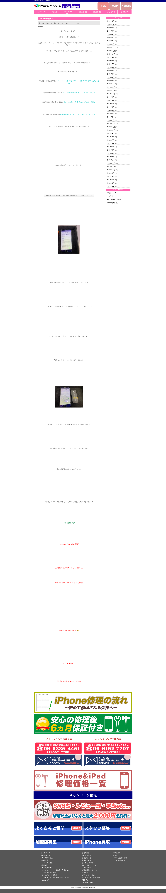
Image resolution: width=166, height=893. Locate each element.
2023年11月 (111, 127)
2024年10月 (111, 94)
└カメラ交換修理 (47, 867)
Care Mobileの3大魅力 (68, 12)
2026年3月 (110, 37)
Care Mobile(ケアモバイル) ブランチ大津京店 (78, 93)
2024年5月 (110, 110)
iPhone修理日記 (112, 203)
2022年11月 (111, 166)
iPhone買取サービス (89, 865)
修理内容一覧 (83, 12)
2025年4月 (110, 74)
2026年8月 (110, 21)
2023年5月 (110, 147)
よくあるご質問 (87, 863)
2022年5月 (110, 186)
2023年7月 (110, 140)
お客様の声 (124, 12)
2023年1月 (110, 160)
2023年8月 (110, 137)
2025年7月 (110, 64)
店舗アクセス (86, 860)
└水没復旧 (44, 865)
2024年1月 (110, 120)
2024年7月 (110, 104)
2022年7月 (110, 180)
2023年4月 (110, 150)
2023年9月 (110, 133)
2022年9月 (110, 173)
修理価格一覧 (97, 12)
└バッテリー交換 (47, 863)
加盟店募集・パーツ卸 (89, 870)
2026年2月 (110, 41)
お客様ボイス (111, 193)
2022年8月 (110, 176)
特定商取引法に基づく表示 (91, 877)
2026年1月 (110, 44)
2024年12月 (111, 87)
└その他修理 (45, 880)
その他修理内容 (69, 523)
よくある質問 (111, 12)
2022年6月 (110, 183)
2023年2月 (110, 157)
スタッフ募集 (86, 867)
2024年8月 (110, 100)
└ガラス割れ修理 (47, 858)
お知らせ (110, 196)
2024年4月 (110, 113)
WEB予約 (85, 880)
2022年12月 (111, 163)
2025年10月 (111, 54)
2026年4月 (110, 34)
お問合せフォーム (88, 882)
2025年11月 (111, 51)
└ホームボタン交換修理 (49, 875)
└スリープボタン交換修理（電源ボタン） (55, 877)
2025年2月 (110, 80)
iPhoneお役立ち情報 (114, 199)
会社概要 (85, 872)
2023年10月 (111, 130)
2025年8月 (110, 61)
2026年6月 (110, 27)
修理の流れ (54, 12)
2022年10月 (111, 170)
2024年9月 (110, 97)
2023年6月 (110, 143)
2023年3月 (110, 153)
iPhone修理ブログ (119, 860)
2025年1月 (110, 84)
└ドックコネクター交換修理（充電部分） (55, 870)
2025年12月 (111, 47)
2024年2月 (110, 117)
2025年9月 (110, 57)
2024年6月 (110, 107)
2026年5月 (110, 31)
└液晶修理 (44, 860)
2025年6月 (110, 67)
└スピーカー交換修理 (48, 872)
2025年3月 (110, 77)
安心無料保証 (86, 855)
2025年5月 (110, 70)
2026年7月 (110, 24)
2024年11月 (111, 90)
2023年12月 (111, 123)
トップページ (41, 12)
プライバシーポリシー (89, 875)
